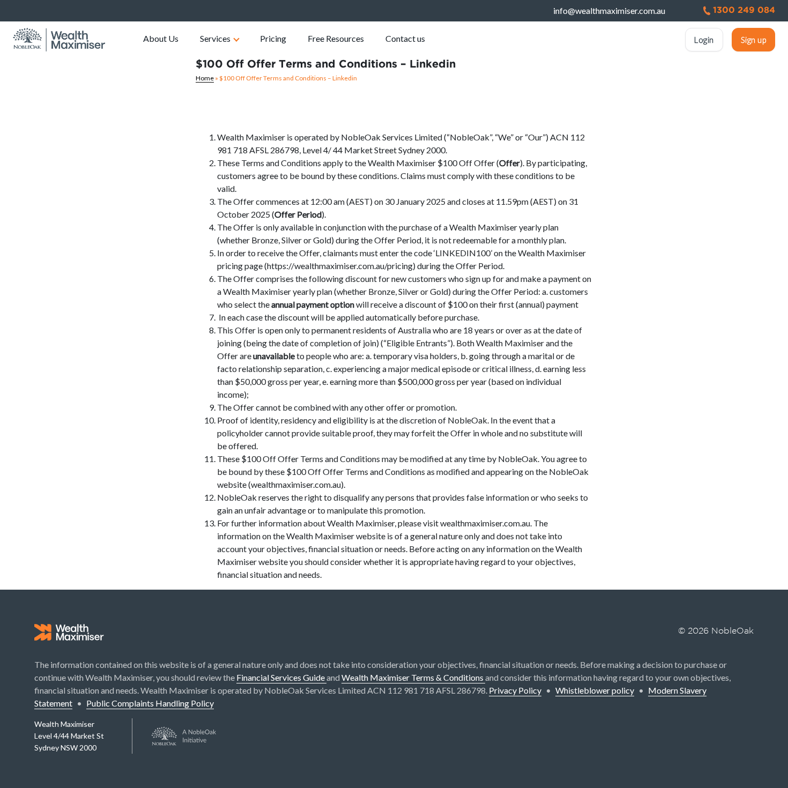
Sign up (754, 39)
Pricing (273, 38)
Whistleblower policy (594, 690)
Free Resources (336, 38)
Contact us (405, 38)
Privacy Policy (515, 690)
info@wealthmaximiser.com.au (609, 10)
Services (215, 38)
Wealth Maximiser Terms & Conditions (413, 677)
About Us (161, 38)
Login (704, 39)
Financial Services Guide (281, 677)
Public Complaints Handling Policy (150, 703)
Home (205, 78)
